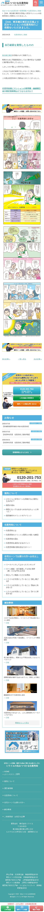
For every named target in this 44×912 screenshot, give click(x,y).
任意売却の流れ (12, 539)
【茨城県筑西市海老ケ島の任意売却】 (21, 425)
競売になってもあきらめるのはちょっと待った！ (22, 510)
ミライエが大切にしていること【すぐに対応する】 (22, 592)
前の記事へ (6, 359)
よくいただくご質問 (12, 774)
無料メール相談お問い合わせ (27, 404)
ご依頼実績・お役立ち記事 (14, 816)
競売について (9, 781)
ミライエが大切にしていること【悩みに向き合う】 (22, 586)
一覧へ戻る (22, 359)
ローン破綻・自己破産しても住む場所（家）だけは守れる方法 (20, 570)
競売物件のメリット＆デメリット (19, 515)
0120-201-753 (26, 390)
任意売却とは (11, 530)
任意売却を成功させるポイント (18, 543)
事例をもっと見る (22, 723)
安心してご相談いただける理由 (18, 575)
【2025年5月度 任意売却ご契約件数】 (21, 441)
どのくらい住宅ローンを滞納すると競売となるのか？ (22, 500)
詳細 (7, 623)
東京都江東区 (7, 55)
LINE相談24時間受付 (27, 398)
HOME (6, 771)
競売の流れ (10, 505)
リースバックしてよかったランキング (20, 565)
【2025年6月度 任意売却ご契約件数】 (21, 433)
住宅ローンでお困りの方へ (14, 802)
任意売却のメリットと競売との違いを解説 (22, 535)
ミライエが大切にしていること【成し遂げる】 (22, 580)
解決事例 (7, 809)
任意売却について (11, 795)
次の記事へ (38, 359)
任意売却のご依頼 (20, 34)
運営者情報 (8, 788)
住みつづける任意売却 (16, 2)
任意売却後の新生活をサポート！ (19, 547)
